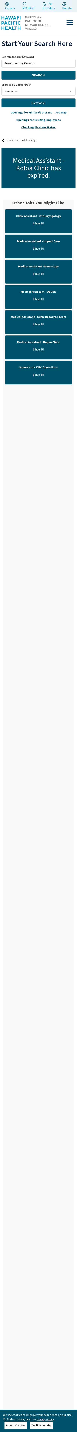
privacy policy (45, 1419)
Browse (38, 103)
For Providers (49, 6)
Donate (67, 8)
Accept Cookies (15, 1425)
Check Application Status (38, 127)
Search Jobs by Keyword (17, 57)
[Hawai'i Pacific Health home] (26, 23)
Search (38, 75)
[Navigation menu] (70, 22)
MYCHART (28, 8)
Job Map (61, 113)
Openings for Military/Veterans (31, 113)
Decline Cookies (41, 1425)
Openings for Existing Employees (38, 120)
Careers (10, 8)
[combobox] (38, 61)
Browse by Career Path (16, 85)
